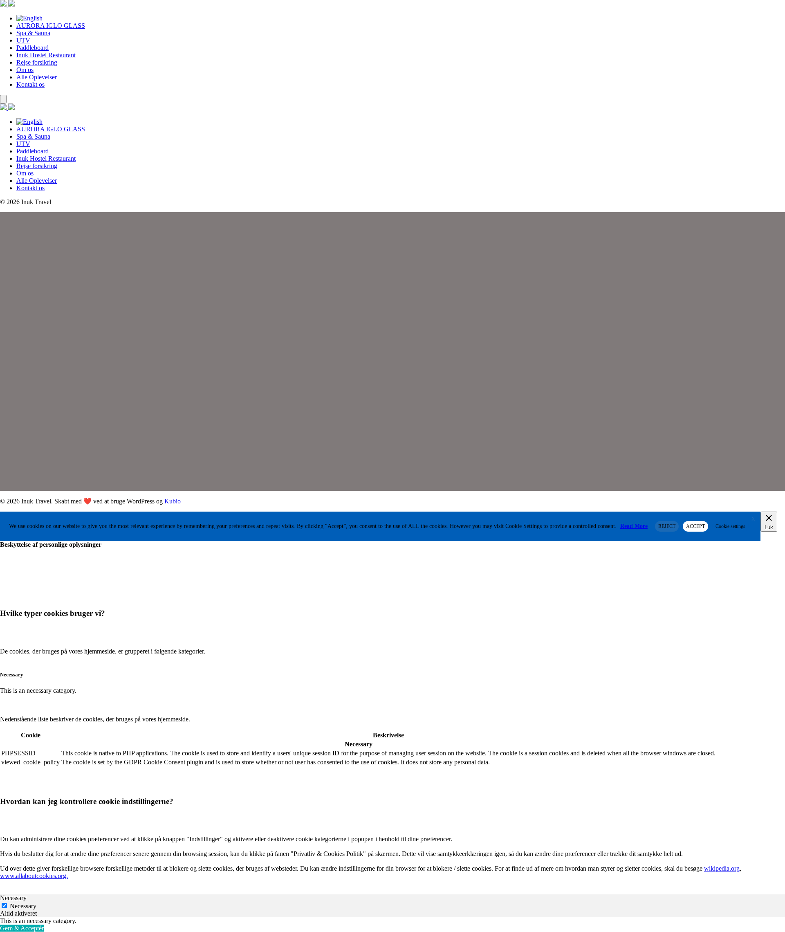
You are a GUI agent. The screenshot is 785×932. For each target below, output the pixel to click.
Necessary (23, 906)
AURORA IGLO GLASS (50, 25)
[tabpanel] (392, 921)
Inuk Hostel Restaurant (46, 55)
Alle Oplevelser (36, 77)
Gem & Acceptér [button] (22, 928)
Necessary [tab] (13, 897)
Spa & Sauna (33, 32)
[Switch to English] (29, 18)
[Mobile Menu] (3, 99)
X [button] (753, 519)
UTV (23, 40)
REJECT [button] (666, 526)
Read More (634, 526)
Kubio (172, 501)
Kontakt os (30, 84)
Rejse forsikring (36, 62)
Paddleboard (32, 47)
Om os (25, 69)
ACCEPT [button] (695, 526)
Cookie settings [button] (730, 526)
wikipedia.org (722, 868)
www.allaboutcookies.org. (34, 875)
